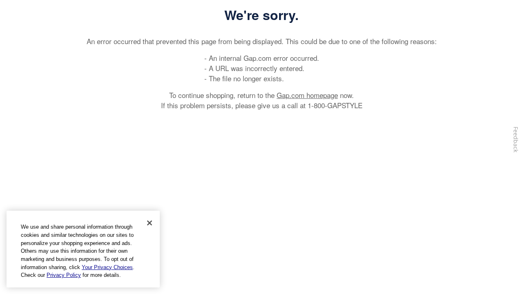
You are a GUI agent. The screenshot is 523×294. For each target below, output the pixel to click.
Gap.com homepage (307, 95)
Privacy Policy (64, 275)
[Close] (150, 223)
